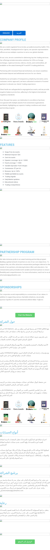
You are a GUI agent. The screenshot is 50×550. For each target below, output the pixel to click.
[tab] (6, 33)
